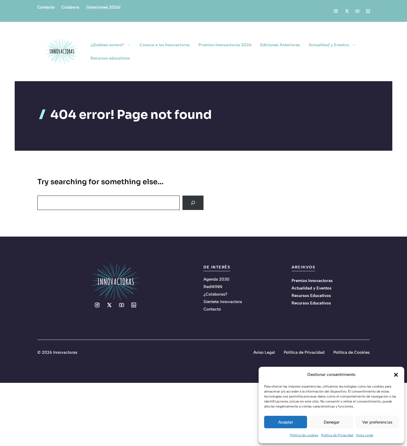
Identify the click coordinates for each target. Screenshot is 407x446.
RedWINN (213, 286)
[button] (396, 375)
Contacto (46, 7)
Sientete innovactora (223, 301)
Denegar (331, 422)
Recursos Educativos (311, 295)
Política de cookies (304, 435)
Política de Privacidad (337, 435)
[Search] (193, 203)
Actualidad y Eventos (329, 44)
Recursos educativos (110, 58)
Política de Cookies (351, 352)
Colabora (70, 7)
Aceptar (285, 422)
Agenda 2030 (217, 279)
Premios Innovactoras (312, 280)
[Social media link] (336, 11)
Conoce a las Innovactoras (165, 44)
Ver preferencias (377, 422)
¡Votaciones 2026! (103, 7)
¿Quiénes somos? (107, 44)
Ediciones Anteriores (280, 44)
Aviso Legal (364, 435)
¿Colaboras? (215, 294)
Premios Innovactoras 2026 (225, 44)
